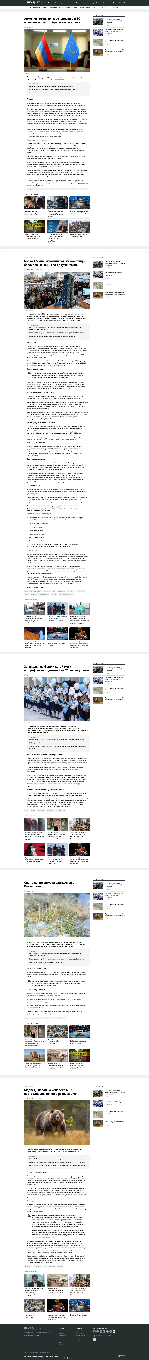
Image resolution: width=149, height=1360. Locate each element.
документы (61, 591)
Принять (121, 1357)
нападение (28, 1266)
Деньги (78, 3)
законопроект (62, 189)
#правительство (35, 7)
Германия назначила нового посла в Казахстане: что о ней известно (52, 336)
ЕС (36, 189)
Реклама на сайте (80, 1335)
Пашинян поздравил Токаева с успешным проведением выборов (51, 86)
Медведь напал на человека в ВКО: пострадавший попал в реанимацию (115, 50)
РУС (124, 2)
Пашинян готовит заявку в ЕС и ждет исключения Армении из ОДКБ (52, 89)
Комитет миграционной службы (40, 594)
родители (50, 810)
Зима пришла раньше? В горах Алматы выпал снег (46, 962)
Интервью (106, 3)
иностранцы (70, 591)
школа (27, 810)
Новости (51, 3)
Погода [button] (115, 7)
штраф (33, 810)
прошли (36, 170)
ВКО (45, 1266)
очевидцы (60, 1266)
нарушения (41, 810)
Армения (52, 189)
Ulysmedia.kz (59, 79)
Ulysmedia (30, 269)
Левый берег (59, 3)
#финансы (44, 7)
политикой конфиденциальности (68, 1358)
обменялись (61, 162)
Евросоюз (83, 189)
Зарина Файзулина (32, 891)
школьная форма (60, 810)
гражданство (81, 591)
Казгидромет (47, 1018)
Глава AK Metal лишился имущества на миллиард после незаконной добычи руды (56, 1159)
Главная (26, 15)
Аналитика (85, 3)
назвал (66, 164)
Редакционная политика (82, 1340)
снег (55, 1018)
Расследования (69, 3)
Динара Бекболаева (32, 675)
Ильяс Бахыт (30, 27)
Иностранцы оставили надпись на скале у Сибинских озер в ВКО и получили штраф (57, 1165)
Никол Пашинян (73, 189)
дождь (27, 1018)
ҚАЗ (120, 2)
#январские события (72, 7)
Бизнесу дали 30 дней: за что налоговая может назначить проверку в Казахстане (56, 333)
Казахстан (47, 591)
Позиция (92, 3)
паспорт (54, 594)
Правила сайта (80, 1333)
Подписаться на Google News (104, 1335)
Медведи (52, 1266)
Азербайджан (29, 189)
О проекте (78, 1331)
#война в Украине (85, 7)
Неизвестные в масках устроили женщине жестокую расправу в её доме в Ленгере (57, 1162)
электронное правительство (33, 591)
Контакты (78, 1337)
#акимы (61, 7)
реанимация (37, 1266)
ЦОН (54, 591)
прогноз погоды (36, 1018)
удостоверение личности (66, 594)
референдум (43, 189)
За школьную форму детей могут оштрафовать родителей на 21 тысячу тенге (114, 31)
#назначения (53, 7)
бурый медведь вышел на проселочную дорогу (50, 1258)
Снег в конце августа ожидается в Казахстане (114, 41)
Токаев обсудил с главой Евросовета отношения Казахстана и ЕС (51, 93)
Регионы (99, 3)
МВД (26, 594)
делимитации (83, 183)
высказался (78, 175)
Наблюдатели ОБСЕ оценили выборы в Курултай (45, 743)
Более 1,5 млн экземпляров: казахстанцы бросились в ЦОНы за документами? (115, 21)
